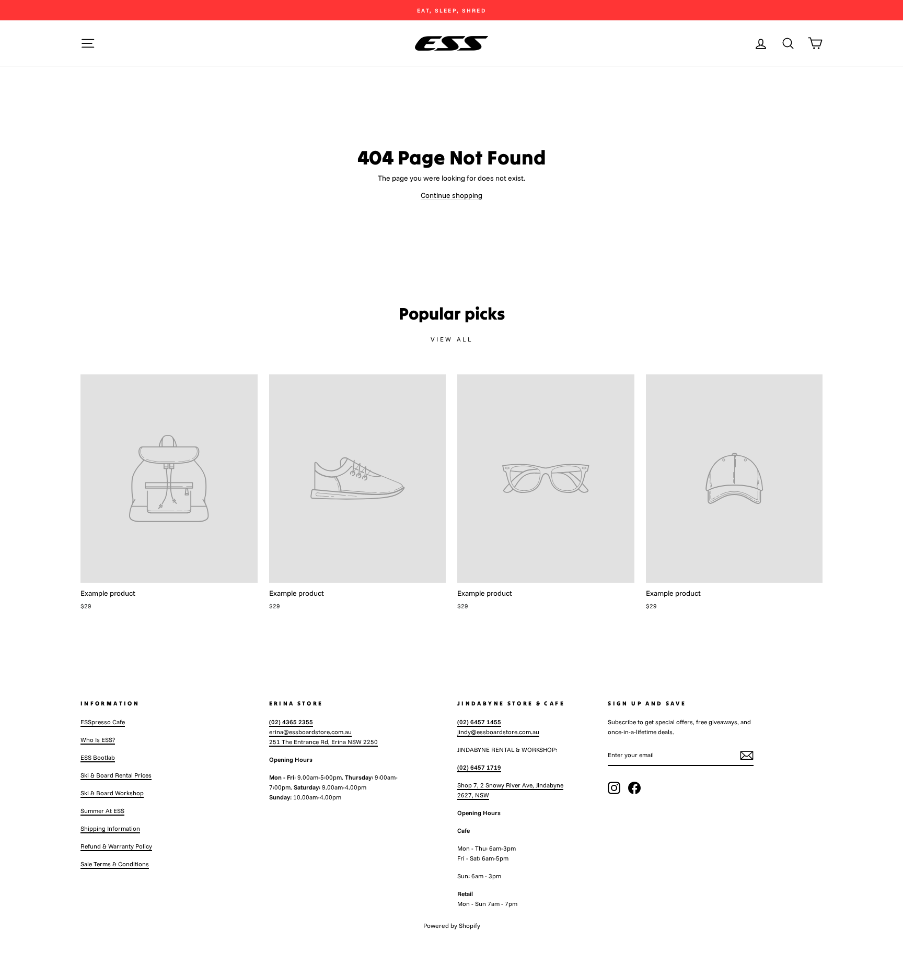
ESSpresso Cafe (102, 722)
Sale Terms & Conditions (114, 864)
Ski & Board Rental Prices (116, 775)
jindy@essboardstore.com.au (498, 732)
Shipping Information (110, 828)
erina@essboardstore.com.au (310, 732)
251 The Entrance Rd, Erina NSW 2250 (323, 742)
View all (452, 339)
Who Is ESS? (97, 740)
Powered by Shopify (451, 925)
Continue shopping (451, 195)
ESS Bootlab (97, 757)
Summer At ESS (102, 811)
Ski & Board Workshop (112, 793)
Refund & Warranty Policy (116, 846)
